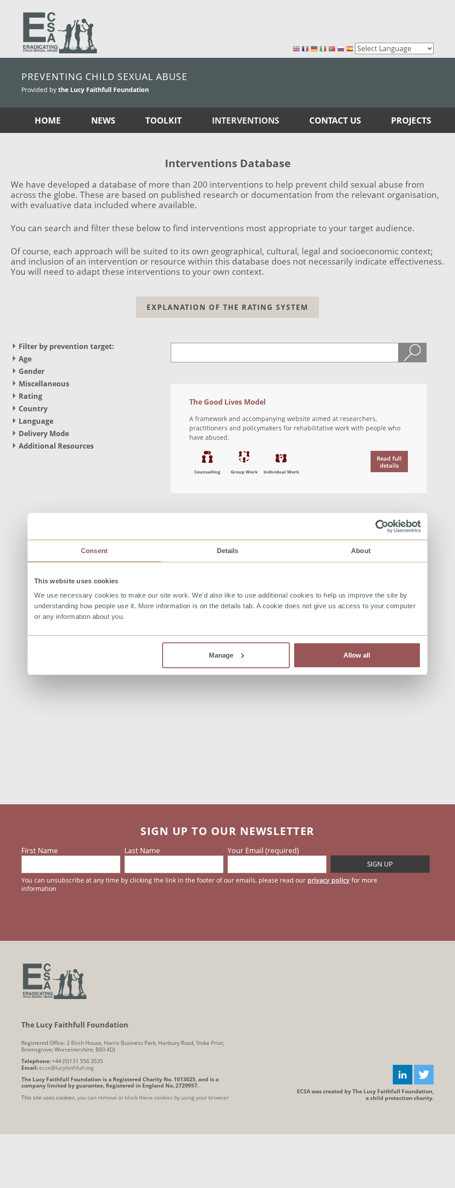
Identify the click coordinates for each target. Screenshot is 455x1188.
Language (36, 421)
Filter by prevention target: (66, 346)
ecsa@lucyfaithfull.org (66, 1068)
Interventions (245, 120)
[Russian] (340, 49)
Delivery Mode (44, 433)
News (103, 120)
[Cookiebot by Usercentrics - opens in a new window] (382, 526)
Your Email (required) (263, 850)
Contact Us (335, 120)
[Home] (60, 32)
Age (25, 358)
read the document (389, 461)
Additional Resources (56, 446)
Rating (30, 396)
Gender (31, 371)
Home (48, 120)
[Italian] (323, 49)
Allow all (356, 654)
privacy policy (328, 880)
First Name (39, 850)
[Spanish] (349, 49)
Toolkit (163, 120)
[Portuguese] (331, 49)
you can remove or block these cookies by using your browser (153, 1097)
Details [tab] (228, 550)
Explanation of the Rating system (227, 307)
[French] (305, 49)
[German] (314, 49)
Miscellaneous (44, 383)
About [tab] (361, 550)
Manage (221, 654)
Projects (411, 120)
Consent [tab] (94, 550)
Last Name (142, 850)
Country (33, 408)
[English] (296, 49)
